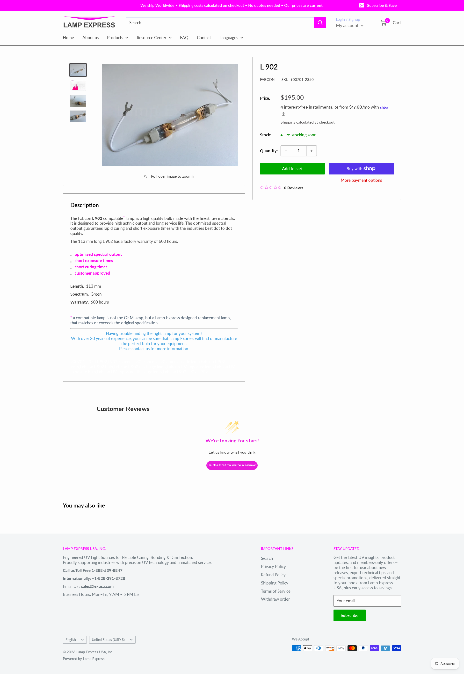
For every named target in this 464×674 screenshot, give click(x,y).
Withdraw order (275, 599)
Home (68, 37)
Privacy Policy (273, 566)
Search (267, 558)
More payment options (361, 180)
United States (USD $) (108, 640)
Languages (228, 37)
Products (115, 37)
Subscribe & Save (382, 5)
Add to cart (292, 168)
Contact (204, 37)
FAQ (184, 37)
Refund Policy (273, 574)
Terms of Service (275, 591)
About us (90, 37)
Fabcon (267, 79)
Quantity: (269, 150)
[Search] (320, 22)
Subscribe (349, 615)
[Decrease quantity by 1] (286, 151)
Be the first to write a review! (232, 465)
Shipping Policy (274, 582)
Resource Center (151, 37)
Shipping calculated (297, 122)
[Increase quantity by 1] (311, 151)
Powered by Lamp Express (84, 658)
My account (348, 25)
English (70, 640)
